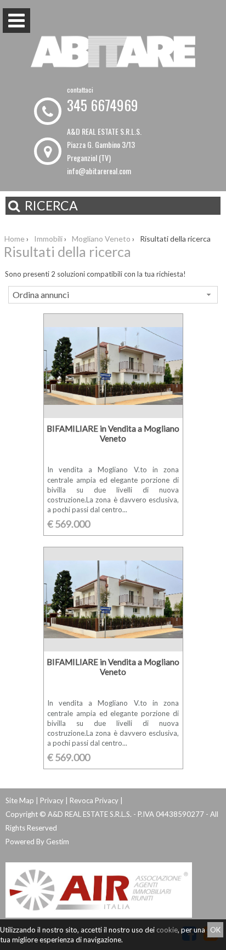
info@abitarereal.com (99, 170)
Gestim (57, 841)
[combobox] (112, 295)
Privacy (52, 800)
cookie (167, 929)
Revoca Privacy (94, 800)
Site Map (19, 800)
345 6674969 (102, 105)
